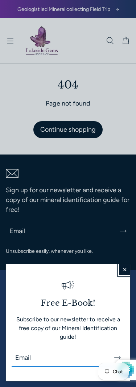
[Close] (124, 269)
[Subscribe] (117, 358)
